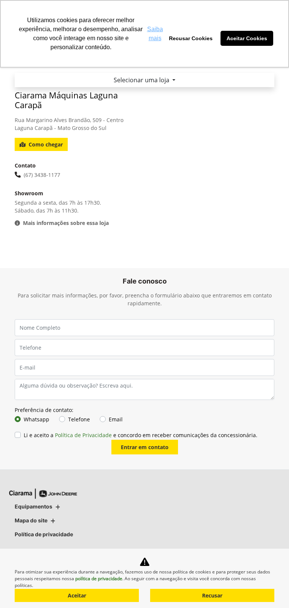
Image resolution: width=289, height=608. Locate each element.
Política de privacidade (44, 534)
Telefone (79, 419)
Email (116, 419)
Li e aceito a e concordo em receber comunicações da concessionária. (140, 435)
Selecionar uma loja (142, 80)
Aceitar (77, 595)
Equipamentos (33, 506)
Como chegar (46, 144)
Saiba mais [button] (155, 33)
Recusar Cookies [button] (191, 38)
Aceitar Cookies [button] (247, 38)
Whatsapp (36, 419)
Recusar (212, 595)
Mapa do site (31, 520)
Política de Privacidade (83, 435)
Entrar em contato (145, 447)
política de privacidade (98, 578)
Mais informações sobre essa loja (66, 222)
